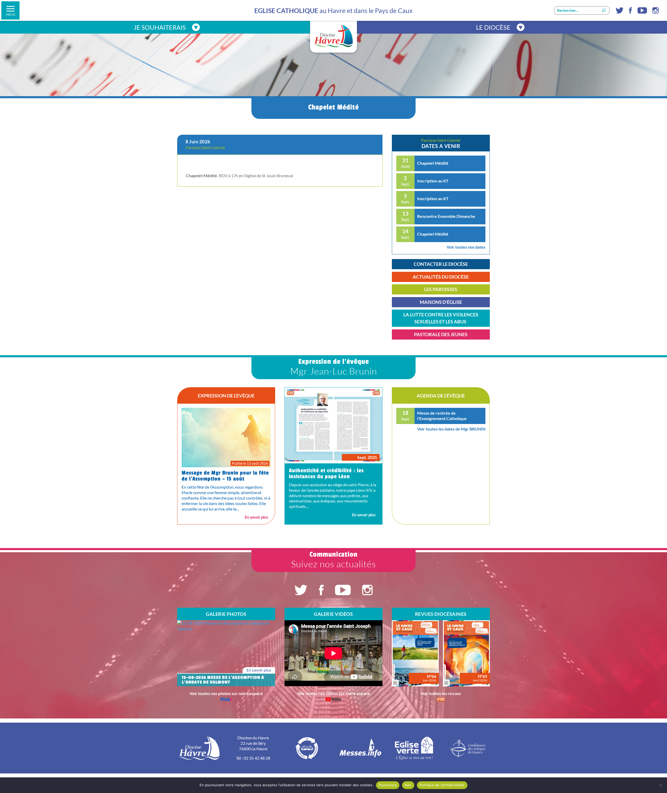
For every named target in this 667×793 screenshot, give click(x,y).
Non (408, 785)
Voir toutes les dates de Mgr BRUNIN (451, 428)
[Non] (660, 785)
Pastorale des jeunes (440, 334)
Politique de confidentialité (442, 785)
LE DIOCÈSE (493, 27)
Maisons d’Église (441, 302)
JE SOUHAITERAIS (160, 27)
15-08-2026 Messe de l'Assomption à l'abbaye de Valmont (223, 680)
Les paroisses (440, 289)
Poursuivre (388, 785)
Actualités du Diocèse (441, 277)
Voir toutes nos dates (466, 246)
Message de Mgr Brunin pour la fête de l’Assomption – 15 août (225, 476)
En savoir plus (256, 516)
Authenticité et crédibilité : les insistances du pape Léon (326, 473)
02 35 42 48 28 (257, 757)
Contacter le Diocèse (441, 264)
